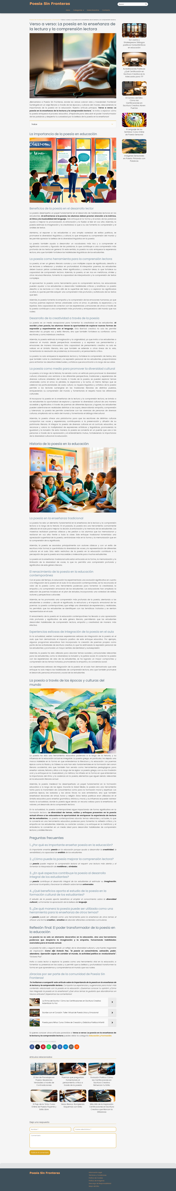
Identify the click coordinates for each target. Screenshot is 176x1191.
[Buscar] (146, 4)
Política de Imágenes (96, 1181)
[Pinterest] (43, 1046)
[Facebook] (32, 1046)
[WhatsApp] (48, 1046)
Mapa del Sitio (94, 1186)
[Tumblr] (54, 1046)
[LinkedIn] (60, 1046)
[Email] (71, 1046)
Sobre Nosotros (93, 10)
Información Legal (95, 1172)
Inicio (68, 10)
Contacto (106, 10)
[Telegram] (65, 1046)
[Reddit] (76, 1046)
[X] (37, 1046)
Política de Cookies (96, 1178)
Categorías (77, 10)
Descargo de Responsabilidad (100, 1183)
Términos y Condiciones (97, 1175)
